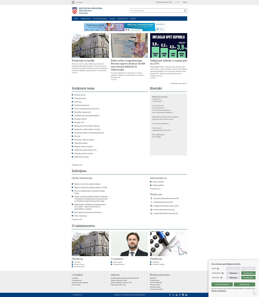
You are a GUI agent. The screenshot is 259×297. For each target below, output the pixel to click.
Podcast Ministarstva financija (164, 210)
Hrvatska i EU (79, 122)
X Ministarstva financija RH (163, 202)
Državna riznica (79, 95)
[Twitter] (173, 295)
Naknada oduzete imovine (83, 153)
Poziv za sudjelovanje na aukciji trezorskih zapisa (89, 192)
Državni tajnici (117, 262)
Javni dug (77, 102)
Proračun (112, 19)
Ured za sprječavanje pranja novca (86, 109)
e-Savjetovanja (76, 280)
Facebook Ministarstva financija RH (166, 198)
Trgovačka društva (80, 143)
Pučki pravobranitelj (156, 289)
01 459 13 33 (159, 106)
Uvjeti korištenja (140, 295)
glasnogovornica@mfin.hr (165, 112)
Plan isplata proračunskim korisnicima (87, 212)
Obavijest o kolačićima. (218, 291)
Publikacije (156, 262)
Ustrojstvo (77, 262)
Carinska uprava (79, 266)
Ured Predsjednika (156, 282)
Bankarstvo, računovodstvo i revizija (87, 129)
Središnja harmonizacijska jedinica (86, 115)
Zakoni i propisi (158, 182)
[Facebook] (170, 295)
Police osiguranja (80, 216)
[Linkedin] (186, 295)
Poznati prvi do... (116, 78)
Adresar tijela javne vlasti (119, 280)
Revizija (77, 136)
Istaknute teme (123, 19)
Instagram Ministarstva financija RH (166, 206)
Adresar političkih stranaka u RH (121, 282)
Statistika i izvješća (159, 264)
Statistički (215, 278)
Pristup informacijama (100, 19)
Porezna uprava (79, 264)
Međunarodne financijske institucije (87, 126)
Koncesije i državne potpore (84, 140)
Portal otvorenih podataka (80, 282)
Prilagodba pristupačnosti (164, 2)
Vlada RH (153, 278)
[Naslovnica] (101, 10)
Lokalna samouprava (81, 105)
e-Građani (75, 278)
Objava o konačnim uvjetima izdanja (87, 184)
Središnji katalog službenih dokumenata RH (125, 278)
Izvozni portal (76, 285)
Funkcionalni (216, 273)
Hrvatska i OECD (80, 119)
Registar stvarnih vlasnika (83, 146)
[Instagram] (183, 295)
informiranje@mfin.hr (164, 110)
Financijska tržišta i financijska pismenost (89, 133)
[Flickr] (180, 295)
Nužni (214, 268)
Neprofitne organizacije (82, 112)
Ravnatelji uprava (118, 264)
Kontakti (133, 19)
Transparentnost (80, 98)
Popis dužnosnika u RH (118, 285)
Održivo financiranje (81, 157)
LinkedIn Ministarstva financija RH (165, 213)
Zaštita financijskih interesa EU (85, 150)
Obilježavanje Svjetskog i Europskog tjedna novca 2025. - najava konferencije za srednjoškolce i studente (90, 207)
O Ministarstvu (86, 19)
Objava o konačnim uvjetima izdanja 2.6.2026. (90, 187)
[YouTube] (176, 295)
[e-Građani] (80, 2)
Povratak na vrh (78, 295)
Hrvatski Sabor (154, 280)
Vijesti (76, 19)
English (185, 2)
